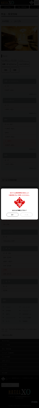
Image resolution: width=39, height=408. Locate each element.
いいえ (26, 214)
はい (12, 214)
